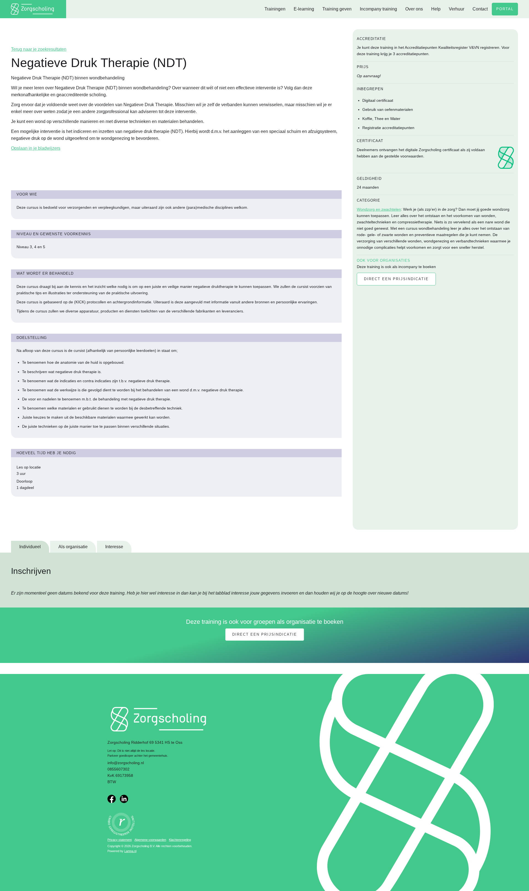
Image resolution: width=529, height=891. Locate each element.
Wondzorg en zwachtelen (379, 209)
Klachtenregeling (180, 839)
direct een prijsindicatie (396, 279)
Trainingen (274, 9)
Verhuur (456, 9)
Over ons (414, 9)
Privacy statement (119, 839)
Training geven (337, 9)
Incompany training (378, 9)
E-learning (304, 9)
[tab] (30, 547)
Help (436, 9)
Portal (505, 9)
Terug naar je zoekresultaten (38, 49)
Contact (480, 9)
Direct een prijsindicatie (264, 634)
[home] (33, 9)
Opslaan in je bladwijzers (35, 148)
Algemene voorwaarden (150, 839)
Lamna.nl (130, 851)
